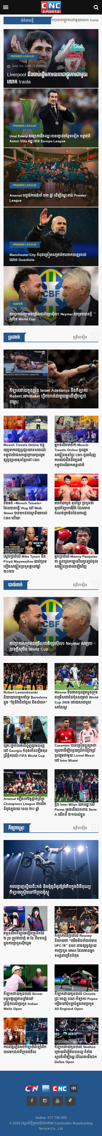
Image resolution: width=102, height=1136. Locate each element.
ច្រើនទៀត (80, 337)
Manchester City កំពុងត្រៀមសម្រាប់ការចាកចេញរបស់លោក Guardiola (47, 257)
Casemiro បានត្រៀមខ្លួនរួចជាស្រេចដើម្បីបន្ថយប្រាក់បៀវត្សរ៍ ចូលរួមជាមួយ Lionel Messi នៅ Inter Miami (75, 753)
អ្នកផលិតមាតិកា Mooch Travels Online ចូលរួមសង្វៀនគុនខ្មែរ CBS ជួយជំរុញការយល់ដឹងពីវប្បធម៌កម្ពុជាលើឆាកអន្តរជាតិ (75, 455)
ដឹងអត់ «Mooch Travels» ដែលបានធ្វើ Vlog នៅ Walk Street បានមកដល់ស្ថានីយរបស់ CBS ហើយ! (25, 510)
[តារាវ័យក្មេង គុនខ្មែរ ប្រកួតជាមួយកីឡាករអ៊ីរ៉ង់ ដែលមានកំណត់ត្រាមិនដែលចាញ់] (76, 488)
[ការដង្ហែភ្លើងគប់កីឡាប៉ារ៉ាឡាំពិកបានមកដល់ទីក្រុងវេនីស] (25, 1032)
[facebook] (32, 1101)
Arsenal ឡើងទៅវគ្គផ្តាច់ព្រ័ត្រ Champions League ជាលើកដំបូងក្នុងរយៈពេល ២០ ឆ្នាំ (25, 804)
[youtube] (57, 1101)
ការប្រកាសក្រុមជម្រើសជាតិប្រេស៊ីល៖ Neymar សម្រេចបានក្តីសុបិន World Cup (50, 316)
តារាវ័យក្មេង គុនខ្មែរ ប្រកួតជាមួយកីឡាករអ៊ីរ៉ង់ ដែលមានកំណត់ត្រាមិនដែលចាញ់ (74, 508)
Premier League (22, 56)
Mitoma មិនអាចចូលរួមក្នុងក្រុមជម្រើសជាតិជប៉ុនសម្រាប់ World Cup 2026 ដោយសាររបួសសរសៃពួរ (76, 700)
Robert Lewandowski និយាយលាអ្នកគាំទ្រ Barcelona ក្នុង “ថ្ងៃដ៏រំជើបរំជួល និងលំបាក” (25, 697)
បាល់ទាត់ (18, 304)
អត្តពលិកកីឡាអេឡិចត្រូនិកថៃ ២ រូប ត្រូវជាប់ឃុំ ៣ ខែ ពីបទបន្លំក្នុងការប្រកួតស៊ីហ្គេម (25, 938)
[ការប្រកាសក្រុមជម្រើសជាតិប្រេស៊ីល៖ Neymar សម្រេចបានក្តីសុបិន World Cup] (51, 297)
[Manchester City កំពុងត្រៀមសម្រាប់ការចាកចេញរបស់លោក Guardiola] (51, 238)
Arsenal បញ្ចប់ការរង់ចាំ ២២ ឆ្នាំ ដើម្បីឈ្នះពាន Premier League (47, 198)
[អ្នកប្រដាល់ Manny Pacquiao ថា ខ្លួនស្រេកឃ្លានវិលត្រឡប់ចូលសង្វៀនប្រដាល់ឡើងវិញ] (76, 542)
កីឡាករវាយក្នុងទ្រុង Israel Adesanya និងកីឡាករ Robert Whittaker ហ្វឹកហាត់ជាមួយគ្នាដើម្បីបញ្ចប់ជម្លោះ (48, 396)
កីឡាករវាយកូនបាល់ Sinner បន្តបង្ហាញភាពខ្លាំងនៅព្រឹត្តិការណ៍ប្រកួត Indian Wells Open (23, 1001)
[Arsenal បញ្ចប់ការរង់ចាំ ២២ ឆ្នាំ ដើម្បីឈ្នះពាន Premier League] (51, 178)
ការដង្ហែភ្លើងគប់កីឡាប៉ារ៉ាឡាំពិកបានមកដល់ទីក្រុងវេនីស (25, 1049)
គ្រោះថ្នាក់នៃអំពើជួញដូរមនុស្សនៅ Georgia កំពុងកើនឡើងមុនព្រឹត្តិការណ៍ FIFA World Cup (25, 751)
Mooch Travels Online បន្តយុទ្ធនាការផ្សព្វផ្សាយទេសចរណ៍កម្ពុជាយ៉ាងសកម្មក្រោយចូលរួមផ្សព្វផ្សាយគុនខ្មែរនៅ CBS (25, 452)
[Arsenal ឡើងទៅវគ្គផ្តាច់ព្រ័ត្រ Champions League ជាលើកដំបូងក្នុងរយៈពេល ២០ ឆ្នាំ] (25, 784)
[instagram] (44, 1101)
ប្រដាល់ (14, 337)
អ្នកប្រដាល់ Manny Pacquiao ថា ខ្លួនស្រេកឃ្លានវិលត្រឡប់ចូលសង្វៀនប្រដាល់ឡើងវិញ (76, 562)
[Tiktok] (70, 1101)
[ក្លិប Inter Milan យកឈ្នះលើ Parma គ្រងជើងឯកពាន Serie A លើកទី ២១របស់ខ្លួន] (76, 787)
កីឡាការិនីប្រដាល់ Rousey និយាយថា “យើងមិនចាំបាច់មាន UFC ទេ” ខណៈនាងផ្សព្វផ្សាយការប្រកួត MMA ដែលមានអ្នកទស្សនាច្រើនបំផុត (76, 946)
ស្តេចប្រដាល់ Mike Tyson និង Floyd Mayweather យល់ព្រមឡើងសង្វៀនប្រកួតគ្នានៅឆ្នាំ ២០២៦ (25, 564)
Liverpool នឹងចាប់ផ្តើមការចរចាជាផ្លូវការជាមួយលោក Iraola (47, 78)
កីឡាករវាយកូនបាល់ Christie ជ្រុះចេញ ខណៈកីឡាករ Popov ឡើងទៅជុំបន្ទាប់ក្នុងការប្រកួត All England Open (76, 1001)
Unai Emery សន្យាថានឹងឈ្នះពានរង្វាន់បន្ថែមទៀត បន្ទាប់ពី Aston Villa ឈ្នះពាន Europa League (49, 138)
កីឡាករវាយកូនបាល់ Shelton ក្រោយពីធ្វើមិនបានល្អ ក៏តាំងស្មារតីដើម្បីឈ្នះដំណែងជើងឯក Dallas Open (76, 1054)
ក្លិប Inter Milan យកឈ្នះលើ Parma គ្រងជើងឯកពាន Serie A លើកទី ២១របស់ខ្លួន (76, 810)
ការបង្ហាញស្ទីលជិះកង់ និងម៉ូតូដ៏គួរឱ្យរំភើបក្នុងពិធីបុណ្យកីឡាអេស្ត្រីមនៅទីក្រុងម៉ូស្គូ (50, 889)
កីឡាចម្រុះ (16, 828)
